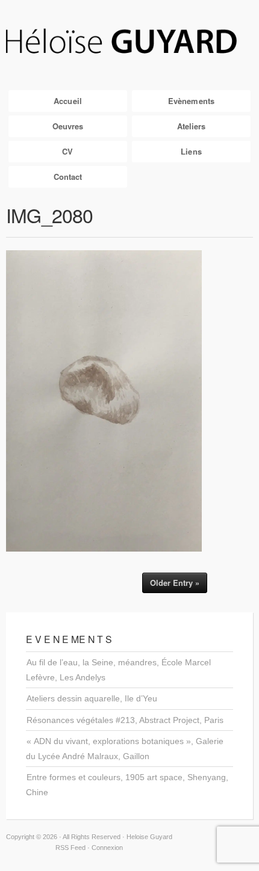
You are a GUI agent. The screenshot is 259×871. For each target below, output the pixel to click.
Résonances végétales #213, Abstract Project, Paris (125, 720)
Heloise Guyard (129, 42)
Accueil (68, 100)
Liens (191, 151)
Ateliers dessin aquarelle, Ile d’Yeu (92, 698)
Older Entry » (174, 582)
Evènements (191, 100)
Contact (68, 176)
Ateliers (191, 126)
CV (67, 151)
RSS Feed (70, 847)
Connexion (107, 847)
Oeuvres (68, 126)
